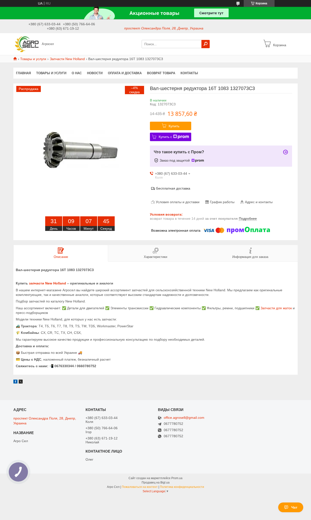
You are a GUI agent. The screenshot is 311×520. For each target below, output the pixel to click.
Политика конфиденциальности (182, 487)
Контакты (189, 73)
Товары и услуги (33, 59)
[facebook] (15, 382)
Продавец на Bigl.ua (156, 482)
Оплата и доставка (125, 73)
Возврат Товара (161, 73)
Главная (23, 73)
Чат (294, 507)
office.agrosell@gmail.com (184, 418)
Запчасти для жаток (276, 308)
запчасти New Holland (47, 283)
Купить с (165, 137)
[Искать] (205, 44)
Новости (95, 73)
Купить (174, 126)
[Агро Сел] (26, 44)
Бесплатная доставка (173, 188)
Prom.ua (176, 478)
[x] (21, 382)
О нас (77, 73)
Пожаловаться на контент (140, 487)
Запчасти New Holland (67, 59)
